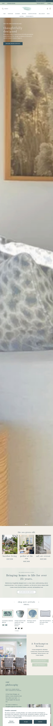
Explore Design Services (26, 592)
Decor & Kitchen (32, 13)
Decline (40, 721)
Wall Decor (42, 13)
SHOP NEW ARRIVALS (11, 277)
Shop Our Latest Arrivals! (34, 1)
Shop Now (26, 561)
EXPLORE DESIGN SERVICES (13, 281)
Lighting (21, 16)
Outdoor (17, 13)
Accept (26, 721)
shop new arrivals (27, 602)
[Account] (47, 9)
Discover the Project (39, 660)
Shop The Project (40, 664)
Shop (3, 3)
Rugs (48, 13)
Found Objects (29, 16)
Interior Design (11, 3)
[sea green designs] (26, 8)
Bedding (24, 13)
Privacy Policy (18, 717)
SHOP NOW (9, 559)
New (4, 13)
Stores (49, 3)
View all (26, 604)
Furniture (10, 13)
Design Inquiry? (41, 3)
